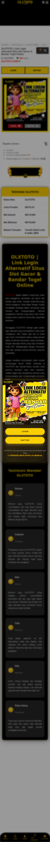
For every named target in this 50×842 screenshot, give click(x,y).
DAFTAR (25, 440)
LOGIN (25, 431)
